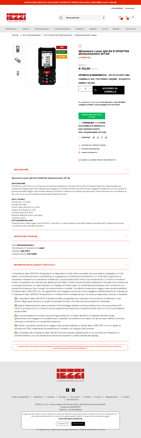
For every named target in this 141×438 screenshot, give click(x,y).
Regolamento (111, 397)
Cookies (87, 397)
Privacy (98, 397)
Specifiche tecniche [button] (25, 236)
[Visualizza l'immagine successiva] (29, 66)
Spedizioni (38, 397)
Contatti (125, 397)
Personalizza (63, 423)
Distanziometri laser (86, 35)
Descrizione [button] (21, 169)
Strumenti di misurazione (58, 35)
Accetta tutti (78, 423)
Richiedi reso (72, 400)
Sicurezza (75, 397)
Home (15, 35)
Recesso (63, 397)
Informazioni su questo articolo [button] (34, 265)
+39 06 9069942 (75, 410)
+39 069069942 (117, 8)
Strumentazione (31, 35)
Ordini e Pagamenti (20, 397)
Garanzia (51, 397)
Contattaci (129, 8)
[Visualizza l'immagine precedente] (65, 66)
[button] (109, 90)
